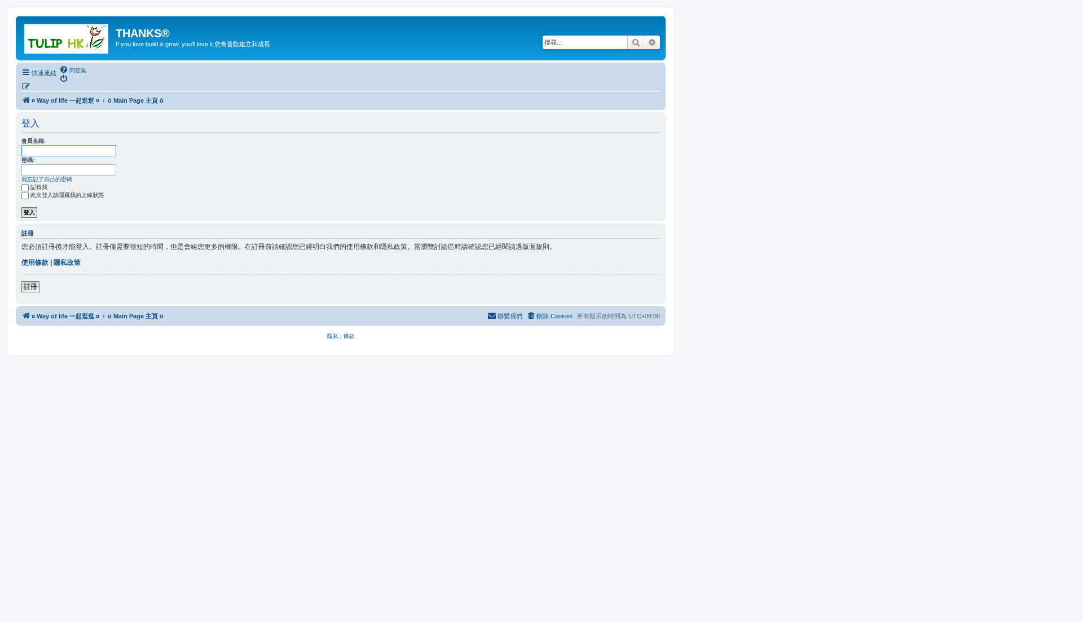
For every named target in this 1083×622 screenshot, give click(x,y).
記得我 (38, 187)
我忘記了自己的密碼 (46, 179)
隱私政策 (67, 262)
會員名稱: (33, 141)
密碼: (27, 160)
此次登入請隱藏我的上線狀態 (67, 195)
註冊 (30, 287)
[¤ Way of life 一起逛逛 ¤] (67, 37)
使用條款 (35, 262)
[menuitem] (72, 70)
